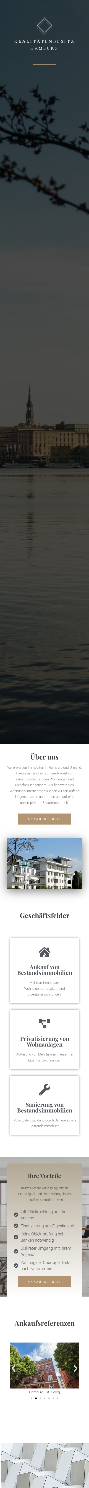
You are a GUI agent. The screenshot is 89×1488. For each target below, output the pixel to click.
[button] (13, 1368)
